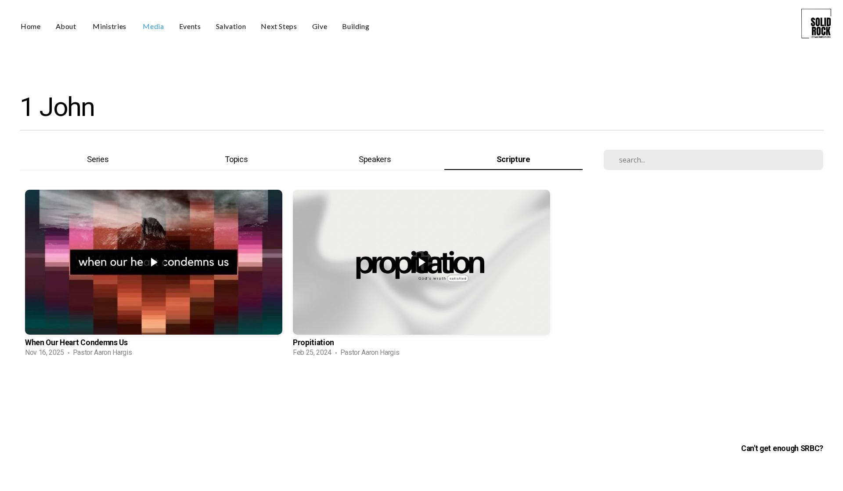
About (67, 26)
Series (97, 159)
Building (355, 26)
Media (153, 26)
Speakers (375, 159)
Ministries (110, 26)
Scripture (513, 159)
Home (31, 26)
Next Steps (279, 26)
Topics (236, 159)
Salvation (231, 26)
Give (320, 26)
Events (190, 26)
